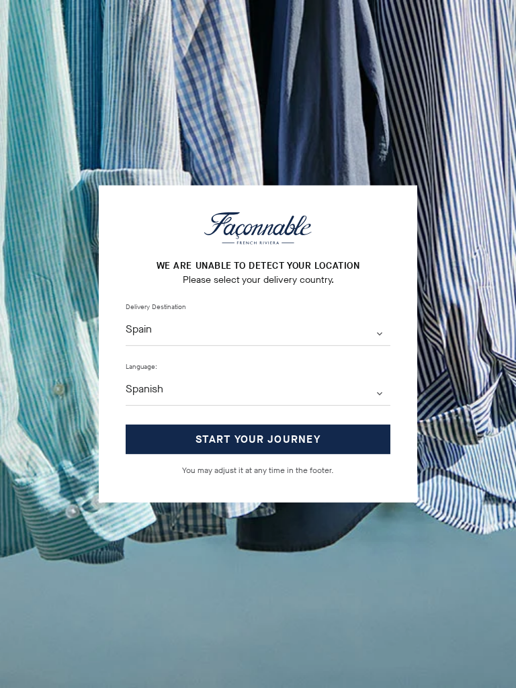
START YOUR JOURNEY (258, 439)
